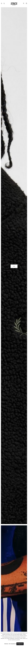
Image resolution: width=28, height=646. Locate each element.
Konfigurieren (20, 643)
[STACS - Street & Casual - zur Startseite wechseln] (14, 4)
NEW (14, 266)
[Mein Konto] (24, 3)
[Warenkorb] (26, 3)
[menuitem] (1, 3)
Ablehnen (6, 643)
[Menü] (1, 3)
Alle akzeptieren (12, 643)
